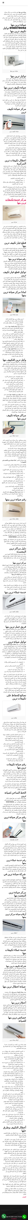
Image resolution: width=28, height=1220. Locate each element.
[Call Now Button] (24, 1217)
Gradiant (14, 1218)
